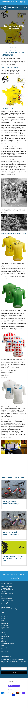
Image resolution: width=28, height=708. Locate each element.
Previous (12, 48)
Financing (3, 645)
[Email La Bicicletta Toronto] (2, 652)
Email (3, 666)
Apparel (3, 622)
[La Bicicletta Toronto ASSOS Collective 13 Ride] (14, 547)
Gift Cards (4, 615)
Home (11, 50)
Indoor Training (5, 627)
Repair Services (5, 636)
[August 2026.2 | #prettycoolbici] (14, 489)
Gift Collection (5, 616)
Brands (3, 618)
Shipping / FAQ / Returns (7, 643)
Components (4, 623)
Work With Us (4, 642)
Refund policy (5, 648)
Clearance (4, 629)
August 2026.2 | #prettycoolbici (11, 503)
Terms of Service (5, 647)
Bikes (2, 620)
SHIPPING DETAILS (22, 2)
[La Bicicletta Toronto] (13, 7)
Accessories (4, 625)
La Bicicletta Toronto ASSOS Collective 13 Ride (13, 558)
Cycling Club (4, 638)
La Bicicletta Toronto (15, 689)
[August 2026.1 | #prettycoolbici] (14, 520)
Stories (16, 50)
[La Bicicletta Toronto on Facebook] (3, 652)
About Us (3, 635)
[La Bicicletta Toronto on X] (8, 652)
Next (16, 48)
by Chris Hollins (4, 58)
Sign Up (14, 672)
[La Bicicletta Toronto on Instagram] (5, 652)
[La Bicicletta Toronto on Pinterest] (7, 652)
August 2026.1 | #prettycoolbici (11, 533)
